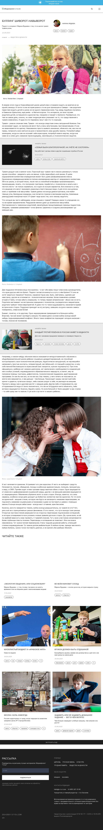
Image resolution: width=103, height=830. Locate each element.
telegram (57, 777)
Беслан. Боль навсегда (15, 715)
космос (35, 661)
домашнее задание (68, 730)
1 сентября (86, 730)
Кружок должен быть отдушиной (71, 649)
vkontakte (65, 777)
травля (71, 31)
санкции (20, 661)
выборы (27, 661)
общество (66, 595)
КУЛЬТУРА (80, 762)
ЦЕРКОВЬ (57, 762)
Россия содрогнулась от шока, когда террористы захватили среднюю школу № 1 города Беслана (25, 719)
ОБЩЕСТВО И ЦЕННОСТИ (18, 37)
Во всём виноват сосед (67, 584)
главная (4, 37)
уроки (78, 730)
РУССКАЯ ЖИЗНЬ (69, 762)
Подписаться (25, 777)
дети (74, 663)
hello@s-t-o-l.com (60, 789)
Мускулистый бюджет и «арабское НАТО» (25, 649)
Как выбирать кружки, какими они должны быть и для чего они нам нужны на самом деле (77, 654)
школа (56, 31)
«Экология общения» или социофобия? (25, 584)
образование (59, 663)
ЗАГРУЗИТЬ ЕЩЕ (52, 742)
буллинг (63, 31)
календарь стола (35, 728)
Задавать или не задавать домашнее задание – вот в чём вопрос (73, 716)
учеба (88, 663)
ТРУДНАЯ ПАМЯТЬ (60, 765)
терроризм (24, 728)
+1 (41, 661)
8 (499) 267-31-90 (74, 789)
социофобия (8, 597)
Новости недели (10, 653)
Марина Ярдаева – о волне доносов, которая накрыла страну (77, 587)
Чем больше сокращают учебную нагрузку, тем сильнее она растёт (76, 722)
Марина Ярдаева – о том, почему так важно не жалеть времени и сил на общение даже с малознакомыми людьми (25, 588)
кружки (81, 663)
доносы (58, 595)
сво (13, 661)
